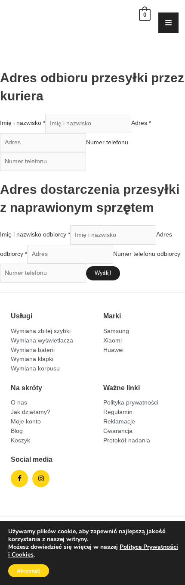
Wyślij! (103, 273)
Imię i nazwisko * (22, 123)
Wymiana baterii (33, 349)
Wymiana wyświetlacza (42, 340)
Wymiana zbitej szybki (41, 330)
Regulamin (118, 411)
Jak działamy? (30, 411)
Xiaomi (112, 340)
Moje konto (26, 421)
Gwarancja (118, 430)
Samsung (116, 330)
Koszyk (20, 440)
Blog (17, 430)
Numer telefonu (107, 142)
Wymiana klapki (32, 358)
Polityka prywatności (130, 402)
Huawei (113, 349)
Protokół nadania (126, 440)
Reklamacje (119, 421)
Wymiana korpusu (35, 368)
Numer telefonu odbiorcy (146, 253)
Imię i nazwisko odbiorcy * (35, 234)
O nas (19, 402)
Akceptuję (28, 570)
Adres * (141, 123)
